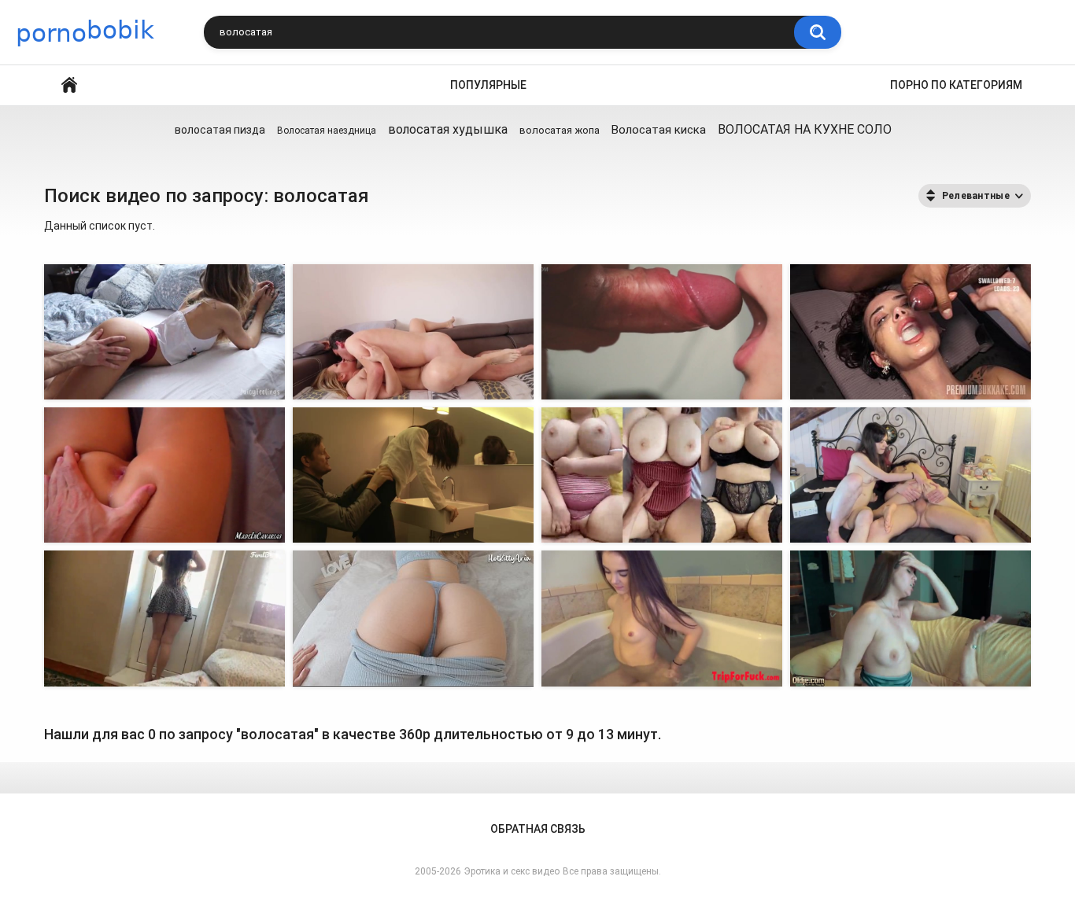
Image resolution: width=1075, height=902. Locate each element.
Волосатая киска (658, 130)
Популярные (488, 85)
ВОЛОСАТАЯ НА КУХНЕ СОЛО (805, 129)
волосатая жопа (559, 130)
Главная (69, 85)
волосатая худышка (448, 129)
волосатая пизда (220, 129)
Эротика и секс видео (512, 871)
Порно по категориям (956, 85)
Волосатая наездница (326, 130)
